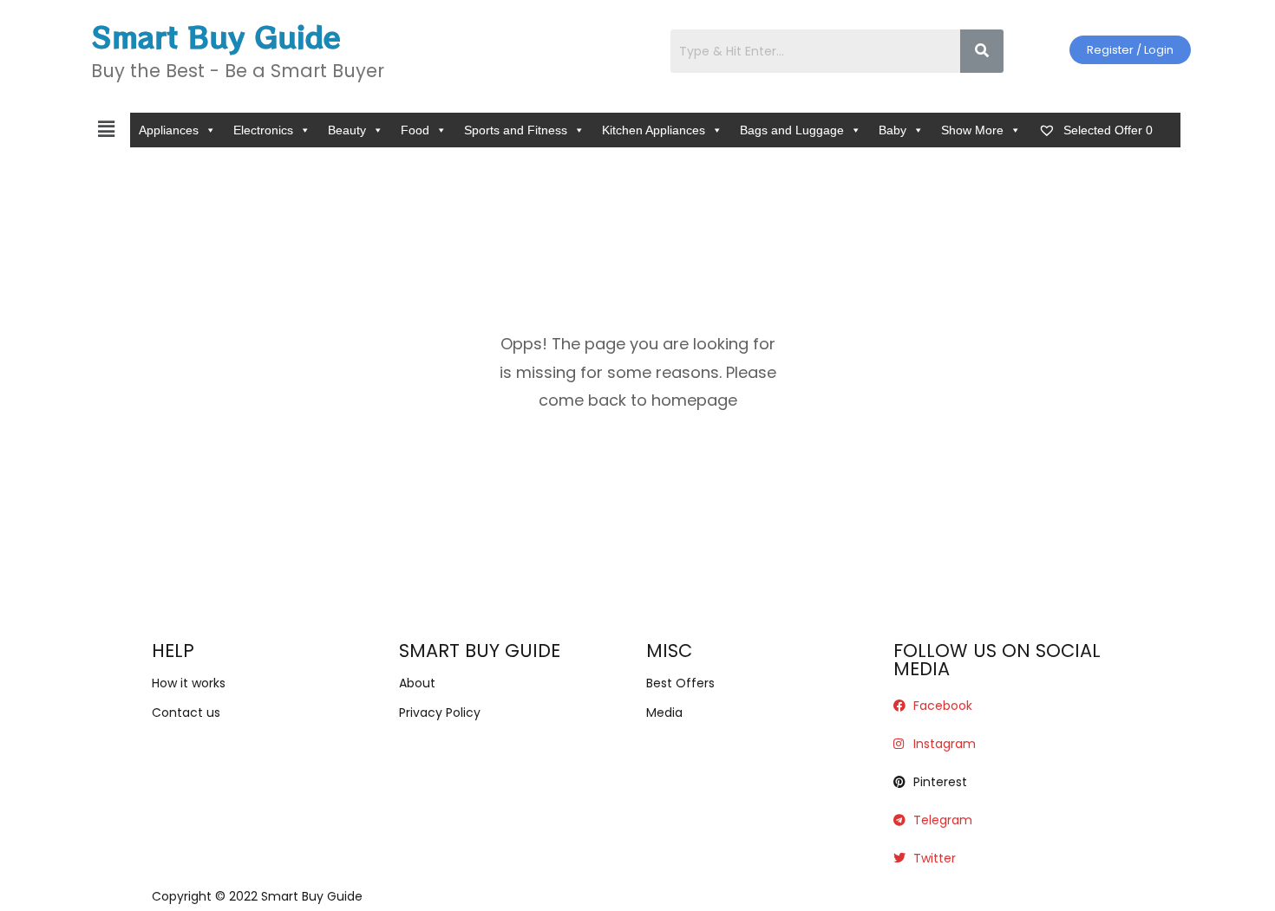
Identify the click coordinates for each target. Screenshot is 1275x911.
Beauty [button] (347, 130)
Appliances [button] (169, 130)
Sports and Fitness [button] (515, 130)
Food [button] (415, 130)
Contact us (186, 712)
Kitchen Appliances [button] (653, 130)
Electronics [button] (263, 130)
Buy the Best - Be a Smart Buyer (237, 70)
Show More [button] (972, 130)
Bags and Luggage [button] (792, 130)
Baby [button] (892, 130)
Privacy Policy (440, 712)
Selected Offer (1106, 130)
